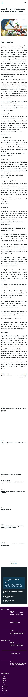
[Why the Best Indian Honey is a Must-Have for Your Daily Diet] (14, 392)
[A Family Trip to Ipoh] (14, 518)
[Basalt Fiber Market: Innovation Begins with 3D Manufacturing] (14, 554)
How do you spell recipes (8, 596)
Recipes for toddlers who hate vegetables (12, 580)
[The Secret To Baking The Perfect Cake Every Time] (14, 426)
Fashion (2, 524)
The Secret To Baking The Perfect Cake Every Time (13, 442)
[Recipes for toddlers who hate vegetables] (14, 573)
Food (2, 407)
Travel (2, 507)
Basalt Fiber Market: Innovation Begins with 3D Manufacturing (13, 544)
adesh (6, 582)
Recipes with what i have (8, 600)
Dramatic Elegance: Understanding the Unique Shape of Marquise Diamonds (13, 526)
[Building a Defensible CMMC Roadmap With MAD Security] (14, 501)
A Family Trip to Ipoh (6, 509)
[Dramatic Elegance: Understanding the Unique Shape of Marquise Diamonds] (14, 536)
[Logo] (2, 2)
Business (3, 489)
